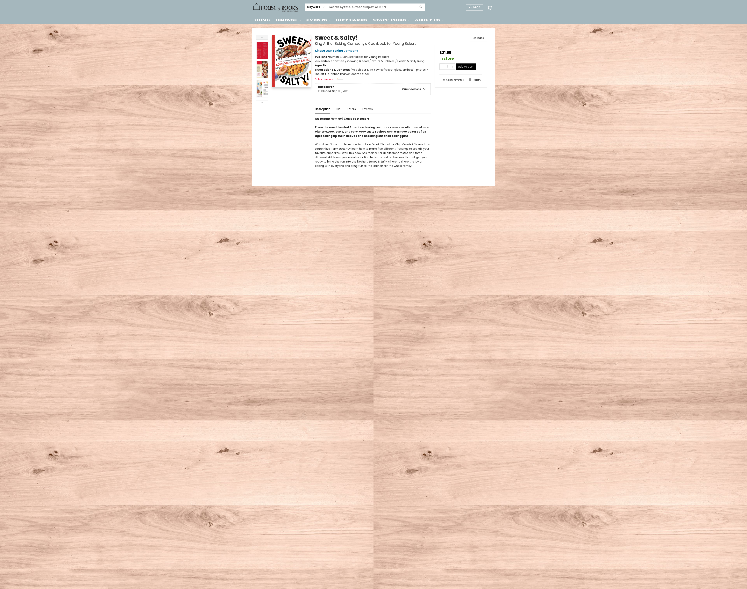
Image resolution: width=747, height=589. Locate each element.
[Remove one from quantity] (442, 66)
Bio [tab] (338, 109)
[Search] (421, 7)
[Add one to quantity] (452, 66)
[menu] (373, 19)
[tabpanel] (373, 147)
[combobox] (316, 7)
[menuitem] (262, 19)
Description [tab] (322, 109)
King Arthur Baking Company (336, 51)
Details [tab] (351, 109)
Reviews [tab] (367, 109)
